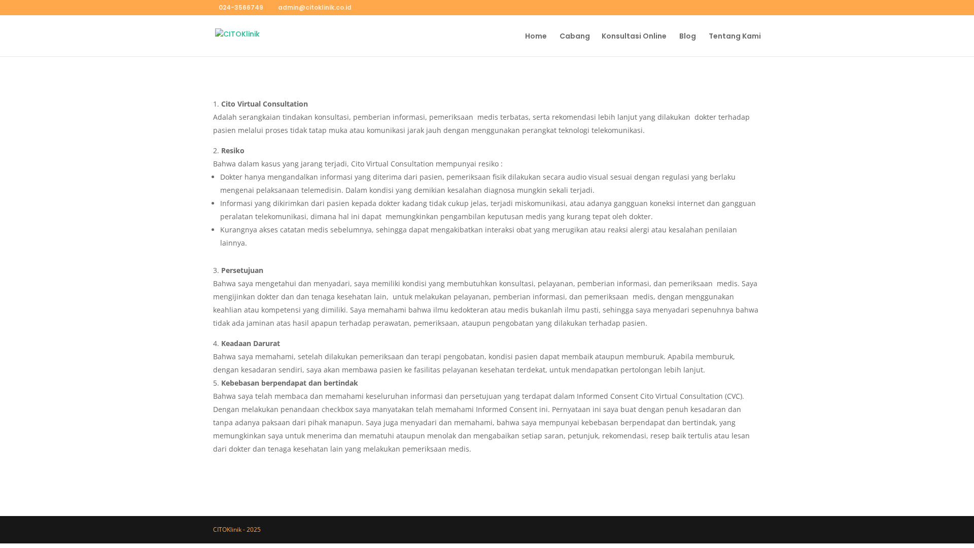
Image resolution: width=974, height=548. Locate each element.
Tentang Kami (735, 36)
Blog (687, 36)
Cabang (575, 36)
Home (536, 36)
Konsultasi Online (634, 36)
